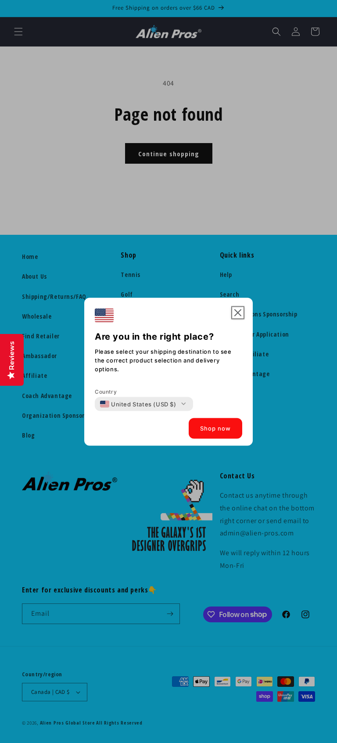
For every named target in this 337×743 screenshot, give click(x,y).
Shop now (215, 428)
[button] (237, 312)
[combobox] (138, 403)
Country (106, 391)
